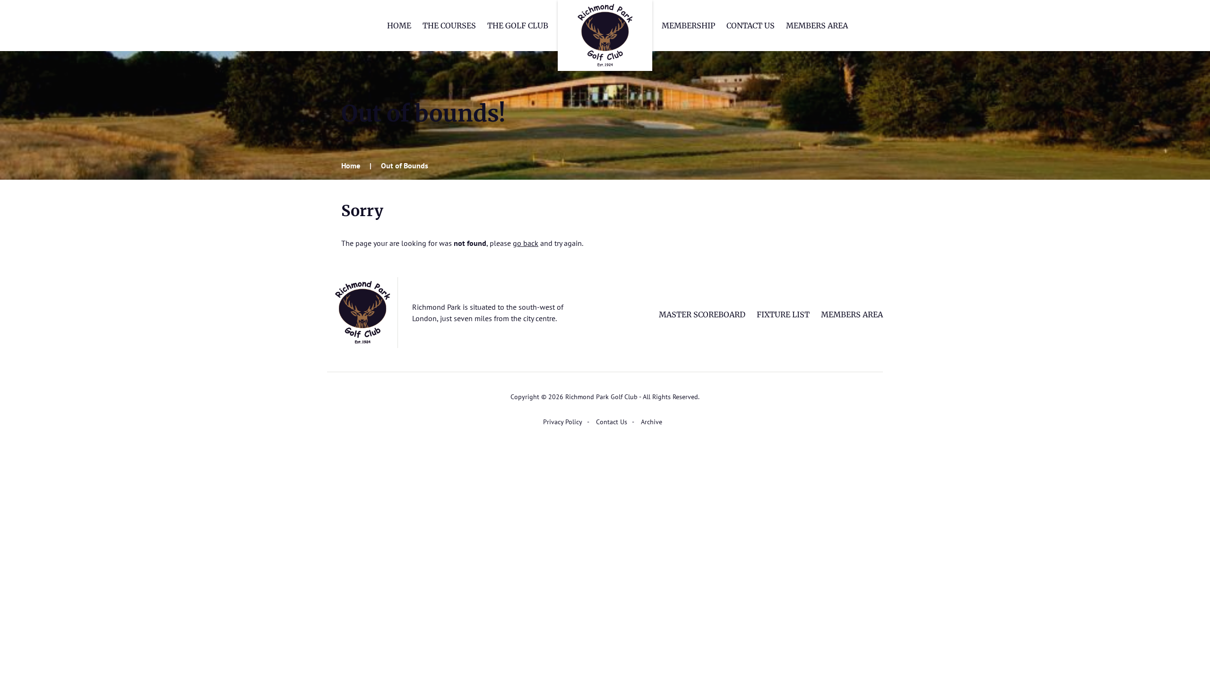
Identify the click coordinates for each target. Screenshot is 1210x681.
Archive (651, 422)
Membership (688, 25)
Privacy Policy (562, 422)
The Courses (449, 25)
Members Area (817, 25)
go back (525, 243)
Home (399, 25)
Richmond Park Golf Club (605, 35)
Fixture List (783, 314)
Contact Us (750, 25)
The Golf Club (517, 25)
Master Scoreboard (702, 314)
